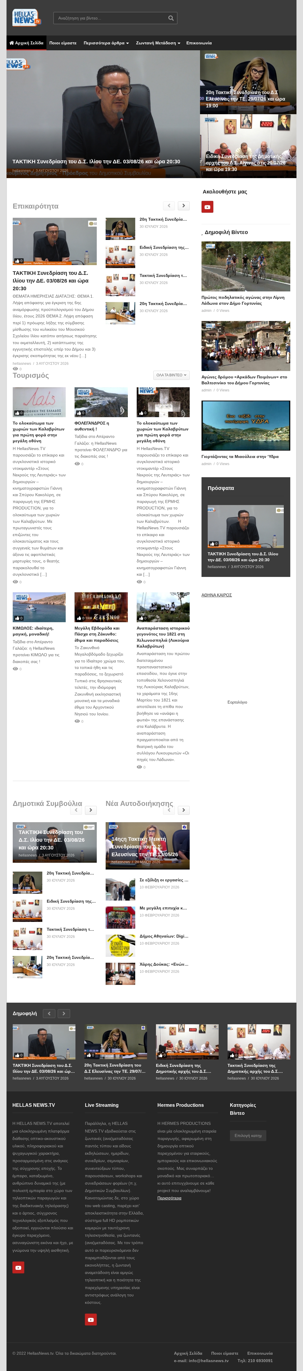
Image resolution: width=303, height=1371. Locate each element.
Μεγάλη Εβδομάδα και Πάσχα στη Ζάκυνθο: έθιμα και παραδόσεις (97, 634)
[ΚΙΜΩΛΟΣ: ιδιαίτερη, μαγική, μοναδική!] (39, 607)
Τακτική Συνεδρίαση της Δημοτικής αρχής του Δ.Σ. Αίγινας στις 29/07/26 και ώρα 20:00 (257, 1068)
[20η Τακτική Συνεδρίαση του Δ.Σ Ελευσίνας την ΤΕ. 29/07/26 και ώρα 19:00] (120, 229)
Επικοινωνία (199, 43)
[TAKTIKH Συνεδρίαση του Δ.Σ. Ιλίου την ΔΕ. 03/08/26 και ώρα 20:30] (55, 241)
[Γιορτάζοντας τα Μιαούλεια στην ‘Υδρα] (246, 426)
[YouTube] (207, 207)
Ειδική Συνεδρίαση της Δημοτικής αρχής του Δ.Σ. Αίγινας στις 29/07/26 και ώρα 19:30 (185, 1068)
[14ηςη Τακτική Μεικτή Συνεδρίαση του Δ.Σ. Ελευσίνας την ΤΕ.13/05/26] (148, 846)
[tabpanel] (73, 114)
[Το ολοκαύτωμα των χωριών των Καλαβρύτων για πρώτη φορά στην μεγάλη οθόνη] (39, 402)
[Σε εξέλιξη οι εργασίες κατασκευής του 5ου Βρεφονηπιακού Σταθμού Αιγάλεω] (120, 889)
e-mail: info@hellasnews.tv (201, 1360)
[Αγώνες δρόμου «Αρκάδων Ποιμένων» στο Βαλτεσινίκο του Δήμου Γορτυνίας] (246, 346)
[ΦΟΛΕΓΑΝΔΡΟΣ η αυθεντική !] (101, 402)
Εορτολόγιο (237, 702)
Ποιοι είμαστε (63, 43)
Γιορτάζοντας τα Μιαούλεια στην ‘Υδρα (240, 456)
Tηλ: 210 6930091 (255, 1360)
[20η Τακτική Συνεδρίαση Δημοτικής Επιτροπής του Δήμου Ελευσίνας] (120, 313)
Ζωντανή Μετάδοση (155, 43)
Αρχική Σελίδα (28, 43)
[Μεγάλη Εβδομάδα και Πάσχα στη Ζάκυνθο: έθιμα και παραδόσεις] (101, 607)
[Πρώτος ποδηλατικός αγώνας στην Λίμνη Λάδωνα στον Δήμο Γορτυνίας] (246, 266)
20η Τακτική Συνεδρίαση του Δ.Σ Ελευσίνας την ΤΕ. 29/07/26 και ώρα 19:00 (115, 1068)
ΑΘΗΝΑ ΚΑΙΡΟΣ (217, 595)
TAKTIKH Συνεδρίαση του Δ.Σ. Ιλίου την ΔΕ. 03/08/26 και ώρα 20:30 (50, 280)
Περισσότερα (169, 1198)
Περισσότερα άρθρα (104, 43)
